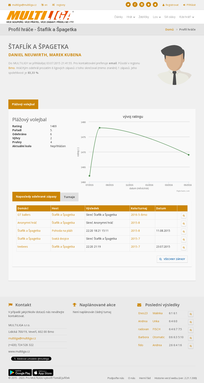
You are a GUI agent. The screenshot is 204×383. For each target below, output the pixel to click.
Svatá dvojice (60, 238)
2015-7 (135, 238)
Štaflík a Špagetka (63, 215)
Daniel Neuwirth (27, 54)
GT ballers (24, 215)
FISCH (156, 329)
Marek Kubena (65, 54)
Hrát (130, 17)
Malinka (158, 313)
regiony (60, 5)
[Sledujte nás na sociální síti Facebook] (134, 4)
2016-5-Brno (139, 215)
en (46, 5)
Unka (156, 321)
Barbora (143, 337)
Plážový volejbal (23, 104)
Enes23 (143, 313)
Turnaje (69, 197)
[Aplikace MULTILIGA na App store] (155, 4)
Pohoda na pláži (62, 230)
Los (155, 17)
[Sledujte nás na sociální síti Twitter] (128, 4)
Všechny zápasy (174, 259)
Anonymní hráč (27, 222)
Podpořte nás (116, 378)
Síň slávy (170, 17)
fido (140, 345)
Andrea (142, 321)
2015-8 (135, 222)
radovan (143, 329)
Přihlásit (191, 5)
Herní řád (145, 378)
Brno (11, 68)
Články (118, 17)
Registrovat (172, 5)
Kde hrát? (185, 17)
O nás (131, 378)
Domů (169, 29)
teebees (23, 246)
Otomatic (159, 337)
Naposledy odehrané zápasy (36, 196)
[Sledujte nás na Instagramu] (141, 4)
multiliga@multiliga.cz (24, 5)
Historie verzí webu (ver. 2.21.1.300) (176, 378)
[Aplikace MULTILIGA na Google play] (148, 4)
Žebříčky (144, 17)
